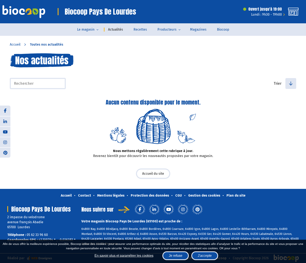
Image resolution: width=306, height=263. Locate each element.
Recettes (140, 29)
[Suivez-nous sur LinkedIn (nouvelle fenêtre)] (5, 121)
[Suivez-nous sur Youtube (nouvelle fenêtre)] (5, 131)
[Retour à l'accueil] (23, 11)
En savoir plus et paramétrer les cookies (124, 255)
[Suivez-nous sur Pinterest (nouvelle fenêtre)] (5, 152)
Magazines (198, 29)
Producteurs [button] (167, 29)
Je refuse (175, 255)
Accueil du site (153, 174)
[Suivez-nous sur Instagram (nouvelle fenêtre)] (5, 142)
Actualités (115, 29)
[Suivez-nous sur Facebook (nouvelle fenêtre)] (5, 111)
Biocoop (223, 29)
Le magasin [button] (86, 29)
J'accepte (205, 255)
